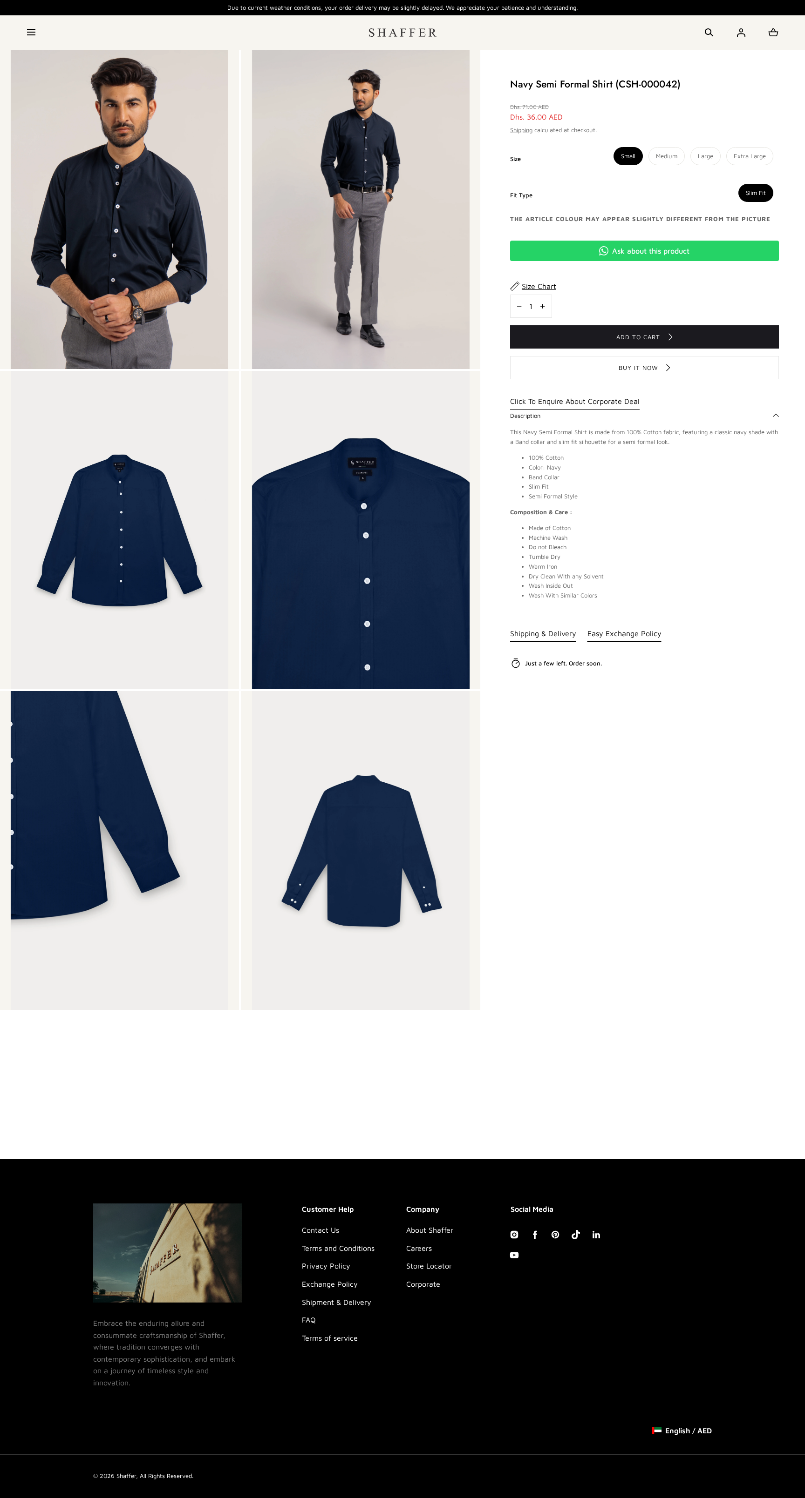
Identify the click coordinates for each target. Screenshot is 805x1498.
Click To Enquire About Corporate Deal (575, 401)
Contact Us (320, 1230)
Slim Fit (756, 192)
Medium (666, 156)
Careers (419, 1248)
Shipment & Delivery (336, 1302)
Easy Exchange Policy (624, 633)
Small (628, 156)
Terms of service (330, 1338)
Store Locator (429, 1266)
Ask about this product (650, 251)
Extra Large (750, 156)
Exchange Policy (330, 1284)
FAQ (309, 1320)
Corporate (423, 1284)
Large (705, 156)
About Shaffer (429, 1230)
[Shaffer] (403, 32)
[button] (32, 32)
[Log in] (741, 32)
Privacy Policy (326, 1266)
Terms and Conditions (338, 1248)
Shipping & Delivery (543, 633)
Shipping (521, 129)
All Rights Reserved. (166, 1475)
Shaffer (126, 1475)
